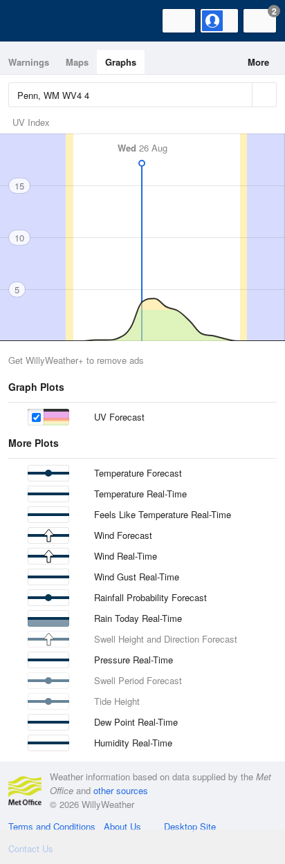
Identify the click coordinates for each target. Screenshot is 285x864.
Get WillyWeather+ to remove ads (76, 360)
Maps (77, 61)
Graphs (120, 61)
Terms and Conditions (51, 826)
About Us (122, 826)
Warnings (28, 61)
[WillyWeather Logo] (31, 20)
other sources (120, 790)
